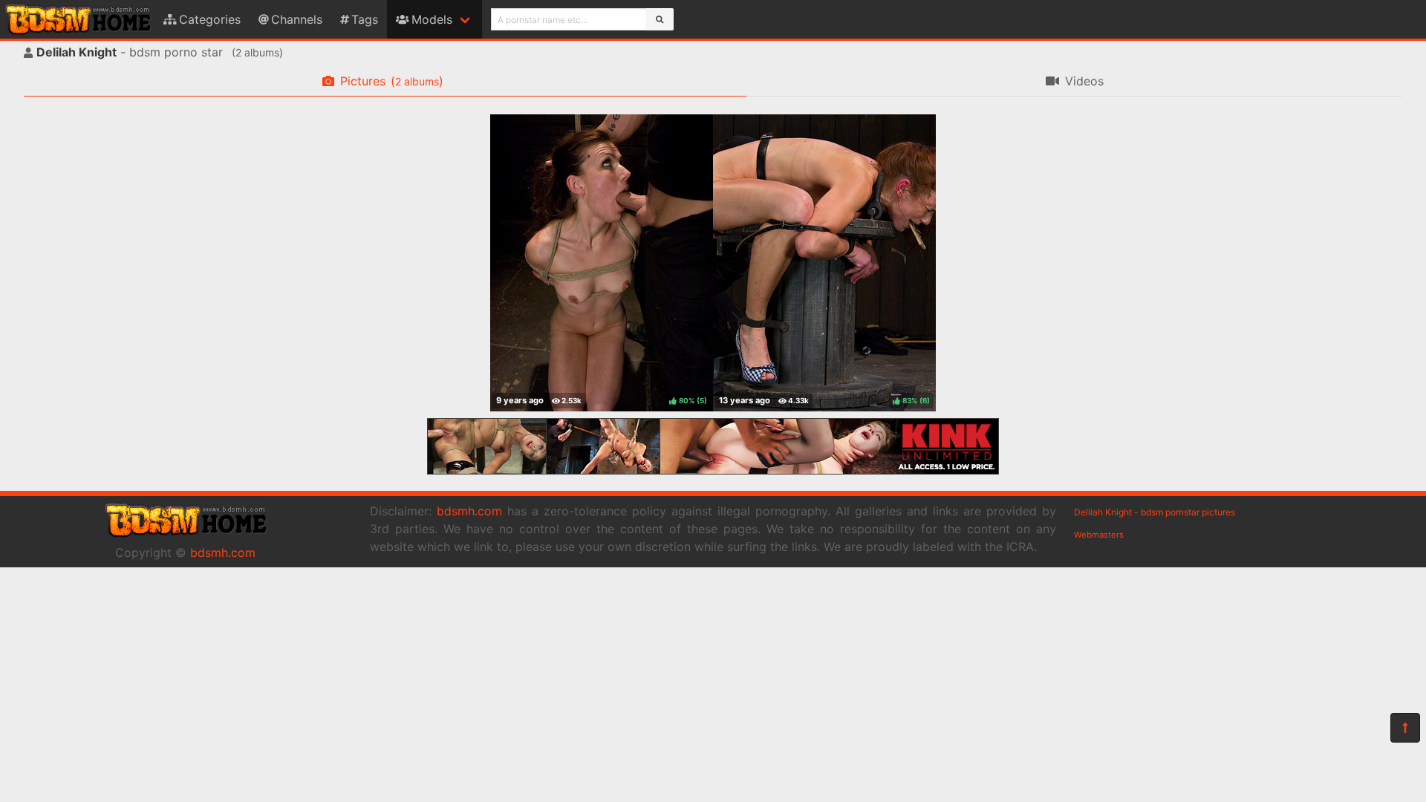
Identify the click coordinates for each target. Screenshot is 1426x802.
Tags (364, 19)
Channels (296, 19)
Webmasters (1099, 534)
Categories (210, 19)
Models (431, 19)
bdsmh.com (222, 552)
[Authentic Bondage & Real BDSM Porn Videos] (713, 470)
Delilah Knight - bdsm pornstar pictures (1154, 512)
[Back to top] (1405, 728)
